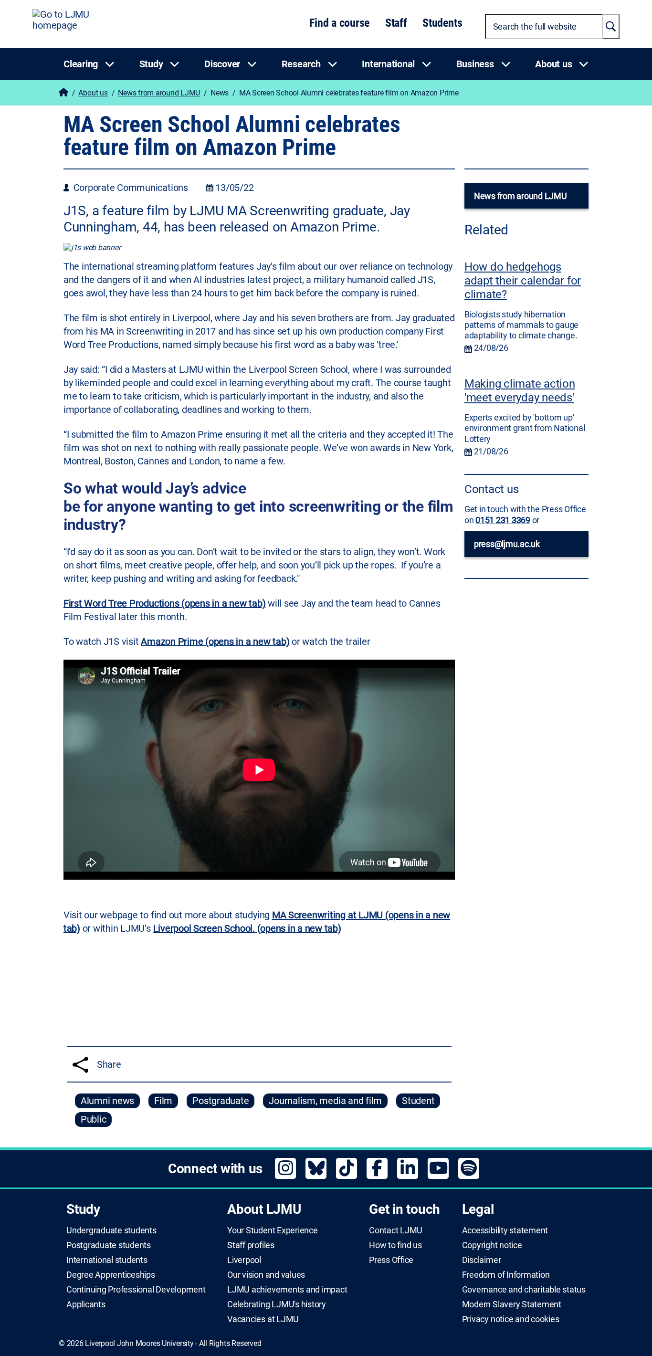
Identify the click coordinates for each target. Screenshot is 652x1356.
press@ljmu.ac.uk (507, 544)
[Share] (80, 1064)
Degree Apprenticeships (110, 1275)
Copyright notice (492, 1245)
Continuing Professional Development (136, 1289)
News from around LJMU (159, 92)
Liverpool (244, 1260)
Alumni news (107, 1100)
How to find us (395, 1245)
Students (442, 23)
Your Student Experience (272, 1230)
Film (163, 1100)
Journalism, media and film (325, 1100)
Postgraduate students (108, 1245)
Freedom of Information (506, 1275)
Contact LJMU (395, 1230)
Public (93, 1119)
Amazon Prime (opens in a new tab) (215, 641)
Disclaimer (481, 1260)
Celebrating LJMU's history (276, 1304)
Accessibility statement (505, 1230)
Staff (396, 23)
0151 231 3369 (502, 520)
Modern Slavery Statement (511, 1304)
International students (106, 1260)
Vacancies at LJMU (263, 1319)
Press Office (391, 1260)
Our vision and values (266, 1275)
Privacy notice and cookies (510, 1319)
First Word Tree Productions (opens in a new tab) (164, 603)
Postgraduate (220, 1100)
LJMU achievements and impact (287, 1289)
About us (92, 92)
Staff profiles (250, 1245)
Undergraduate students (111, 1230)
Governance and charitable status (524, 1289)
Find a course (339, 23)
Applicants (85, 1304)
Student (418, 1100)
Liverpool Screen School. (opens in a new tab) (247, 928)
